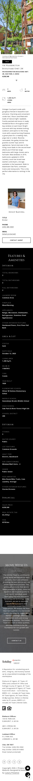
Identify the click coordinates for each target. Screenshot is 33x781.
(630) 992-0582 (18, 747)
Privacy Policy (24, 768)
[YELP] (19, 762)
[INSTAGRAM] (9, 762)
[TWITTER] (14, 762)
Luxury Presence (12, 773)
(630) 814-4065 (18, 750)
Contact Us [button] (16, 640)
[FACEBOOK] (4, 762)
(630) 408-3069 (8, 227)
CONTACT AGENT (16, 240)
